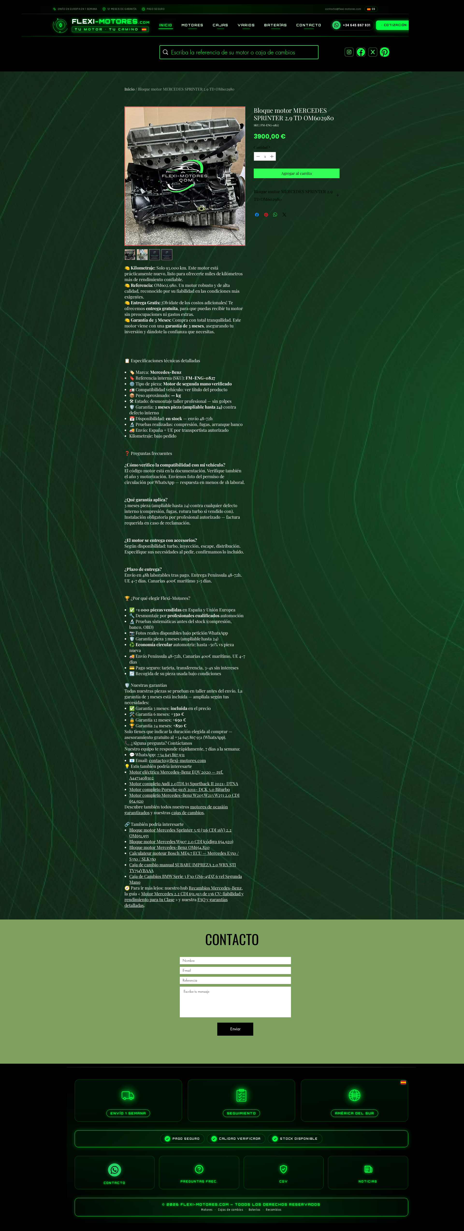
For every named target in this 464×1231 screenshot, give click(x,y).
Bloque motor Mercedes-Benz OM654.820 (169, 847)
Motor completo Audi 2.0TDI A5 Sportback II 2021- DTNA (183, 783)
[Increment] (272, 156)
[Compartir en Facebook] (257, 215)
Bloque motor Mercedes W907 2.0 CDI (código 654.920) (181, 841)
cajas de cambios (187, 812)
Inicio (129, 89)
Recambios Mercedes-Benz (215, 888)
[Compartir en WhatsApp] (275, 215)
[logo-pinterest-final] (384, 52)
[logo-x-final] (372, 52)
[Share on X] (284, 215)
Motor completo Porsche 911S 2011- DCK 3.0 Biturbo (179, 789)
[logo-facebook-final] (361, 52)
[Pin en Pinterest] (266, 215)
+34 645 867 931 (171, 754)
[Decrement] (257, 156)
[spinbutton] (265, 156)
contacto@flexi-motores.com (177, 760)
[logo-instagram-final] (349, 52)
